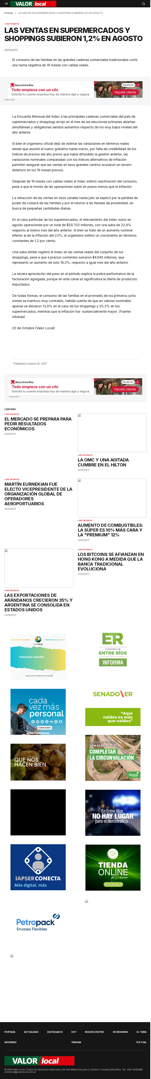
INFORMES (10, 1042)
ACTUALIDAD (31, 1032)
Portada (8, 13)
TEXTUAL (141, 1042)
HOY (73, 1032)
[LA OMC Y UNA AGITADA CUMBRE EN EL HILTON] (112, 432)
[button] (6, 3)
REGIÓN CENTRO (94, 1032)
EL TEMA (142, 1032)
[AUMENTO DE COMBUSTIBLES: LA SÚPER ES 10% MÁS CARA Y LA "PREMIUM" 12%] (112, 498)
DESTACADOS (12, 24)
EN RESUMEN (120, 1032)
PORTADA (9, 1032)
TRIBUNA (76, 1042)
